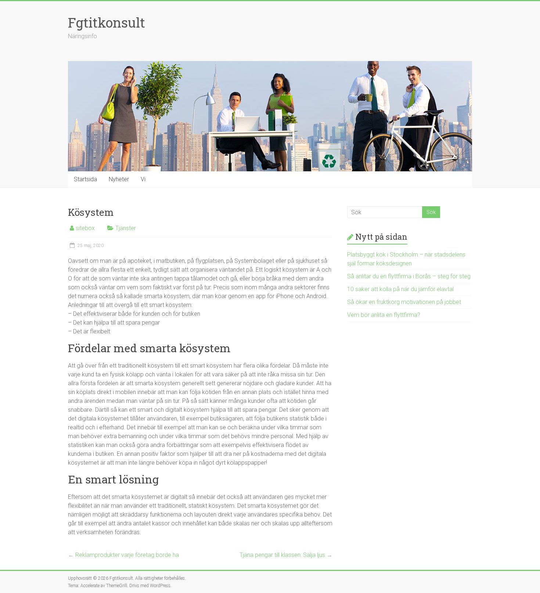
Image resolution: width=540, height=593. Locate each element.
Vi (143, 179)
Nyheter (119, 179)
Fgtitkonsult (106, 22)
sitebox (85, 228)
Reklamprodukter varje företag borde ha (123, 554)
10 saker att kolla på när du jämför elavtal (400, 289)
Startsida (85, 179)
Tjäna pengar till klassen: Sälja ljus (286, 554)
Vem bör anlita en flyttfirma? (383, 314)
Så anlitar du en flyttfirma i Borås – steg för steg (409, 276)
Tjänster (125, 228)
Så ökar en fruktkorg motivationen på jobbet (404, 302)
